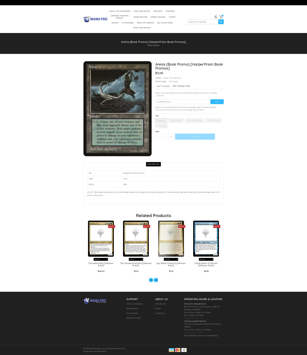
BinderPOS (102, 351)
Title (157, 116)
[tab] (153, 164)
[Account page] (215, 17)
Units (157, 131)
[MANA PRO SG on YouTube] (153, 2)
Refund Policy (132, 308)
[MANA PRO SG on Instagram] (149, 2)
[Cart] (221, 17)
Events (158, 308)
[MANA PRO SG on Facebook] (144, 2)
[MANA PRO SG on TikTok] (158, 2)
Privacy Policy (132, 313)
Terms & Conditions (135, 304)
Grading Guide (183, 86)
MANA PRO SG (153, 45)
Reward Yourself (134, 318)
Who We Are (160, 304)
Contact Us (160, 313)
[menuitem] (120, 11)
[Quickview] (87, 272)
